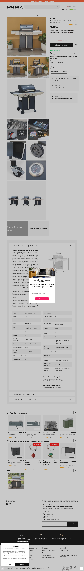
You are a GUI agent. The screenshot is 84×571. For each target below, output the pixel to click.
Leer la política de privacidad (8, 560)
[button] (2, 568)
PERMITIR (22, 564)
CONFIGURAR (8, 564)
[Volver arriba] (81, 568)
